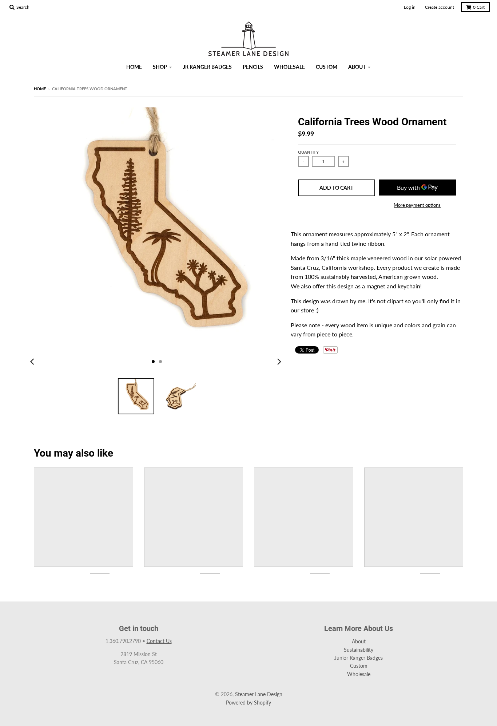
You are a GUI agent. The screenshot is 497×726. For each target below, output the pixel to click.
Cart (479, 7)
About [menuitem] (357, 67)
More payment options (417, 205)
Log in (410, 7)
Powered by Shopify (248, 702)
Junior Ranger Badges (358, 658)
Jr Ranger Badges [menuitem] (207, 67)
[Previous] (33, 362)
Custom (358, 666)
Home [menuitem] (134, 67)
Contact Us (159, 641)
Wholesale (358, 674)
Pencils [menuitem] (253, 67)
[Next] (279, 362)
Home (40, 88)
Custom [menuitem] (326, 67)
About (359, 641)
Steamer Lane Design (258, 694)
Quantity (308, 152)
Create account (439, 7)
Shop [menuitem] (160, 67)
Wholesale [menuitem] (289, 67)
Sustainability (358, 650)
